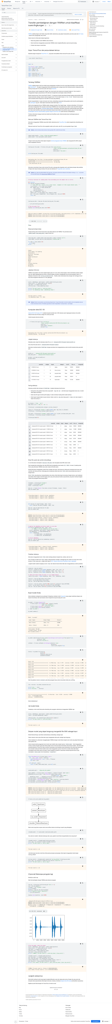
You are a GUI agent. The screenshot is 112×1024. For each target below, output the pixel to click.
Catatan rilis (68, 1009)
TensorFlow (30, 19)
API (30, 1)
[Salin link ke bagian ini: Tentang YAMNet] (41, 82)
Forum (20, 1009)
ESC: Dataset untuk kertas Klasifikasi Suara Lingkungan (63, 561)
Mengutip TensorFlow (70, 1015)
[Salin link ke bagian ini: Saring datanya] (38, 385)
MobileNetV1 (33, 87)
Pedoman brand (69, 1013)
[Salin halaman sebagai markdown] (49, 25)
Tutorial (3, 8)
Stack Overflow (69, 1011)
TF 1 (22, 8)
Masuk (109, 1)
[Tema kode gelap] (81, 56)
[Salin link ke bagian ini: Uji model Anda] (40, 706)
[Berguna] (81, 20)
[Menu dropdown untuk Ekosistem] (41, 1)
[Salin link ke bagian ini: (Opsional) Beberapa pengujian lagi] (54, 874)
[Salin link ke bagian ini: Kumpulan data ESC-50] (46, 310)
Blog (20, 1007)
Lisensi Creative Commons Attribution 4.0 (60, 994)
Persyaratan (21, 1021)
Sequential (63, 596)
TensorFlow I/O (44, 53)
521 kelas (81, 34)
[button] (7, 25)
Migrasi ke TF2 (16, 8)
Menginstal (17, 1)
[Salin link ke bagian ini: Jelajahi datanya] (39, 339)
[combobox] (84, 1)
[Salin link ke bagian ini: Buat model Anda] (42, 593)
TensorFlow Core (7, 5)
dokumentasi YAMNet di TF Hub (48, 174)
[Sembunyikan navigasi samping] (15, 1021)
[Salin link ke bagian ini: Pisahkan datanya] (40, 554)
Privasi (26, 1021)
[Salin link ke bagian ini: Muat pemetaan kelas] (42, 229)
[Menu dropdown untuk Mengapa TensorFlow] (64, 1)
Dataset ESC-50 (32, 313)
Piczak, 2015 (39, 313)
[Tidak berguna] (83, 20)
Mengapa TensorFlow (58, 1)
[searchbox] (9, 12)
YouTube (21, 1015)
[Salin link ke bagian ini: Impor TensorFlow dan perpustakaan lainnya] (60, 50)
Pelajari (24, 1)
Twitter (20, 1013)
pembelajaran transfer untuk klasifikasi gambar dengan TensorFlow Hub (44, 111)
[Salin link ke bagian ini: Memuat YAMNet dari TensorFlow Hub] (52, 119)
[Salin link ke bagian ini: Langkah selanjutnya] (44, 976)
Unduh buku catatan (62, 29)
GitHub (104, 1)
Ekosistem (38, 1)
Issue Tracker (68, 1007)
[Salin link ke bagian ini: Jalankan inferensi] (40, 270)
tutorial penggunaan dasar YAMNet (59, 140)
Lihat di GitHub (50, 29)
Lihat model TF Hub (75, 29)
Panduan (9, 8)
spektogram (33, 102)
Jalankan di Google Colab (36, 29)
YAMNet (30, 34)
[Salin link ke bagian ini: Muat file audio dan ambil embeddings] (52, 460)
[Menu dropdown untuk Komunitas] (50, 1)
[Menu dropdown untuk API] (32, 1)
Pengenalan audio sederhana (63, 168)
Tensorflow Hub (62, 122)
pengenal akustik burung (66, 980)
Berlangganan (96, 1021)
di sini (60, 102)
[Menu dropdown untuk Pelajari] (27, 1)
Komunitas (46, 1)
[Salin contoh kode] (83, 56)
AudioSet (54, 88)
